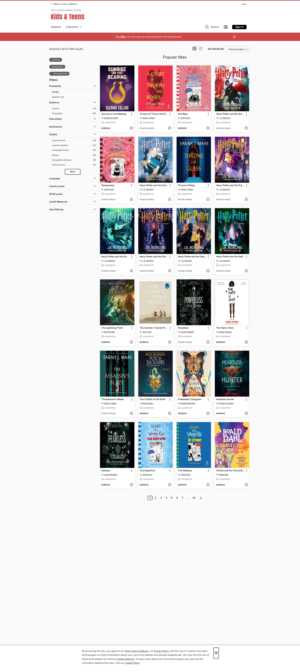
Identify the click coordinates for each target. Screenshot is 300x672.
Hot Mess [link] (183, 114)
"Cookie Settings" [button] (125, 659)
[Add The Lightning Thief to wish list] (131, 342)
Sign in (239, 27)
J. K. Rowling (224, 118)
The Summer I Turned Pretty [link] (154, 328)
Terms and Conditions (137, 651)
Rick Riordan (109, 332)
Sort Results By (216, 49)
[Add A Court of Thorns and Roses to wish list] (170, 128)
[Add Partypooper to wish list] (131, 200)
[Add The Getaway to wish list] (208, 485)
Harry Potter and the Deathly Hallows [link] (192, 256)
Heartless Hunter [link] (225, 399)
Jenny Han (147, 332)
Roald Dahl (223, 474)
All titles (55, 92)
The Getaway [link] (185, 470)
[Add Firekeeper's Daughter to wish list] (208, 414)
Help (244, 4)
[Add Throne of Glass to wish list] (208, 200)
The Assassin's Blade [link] (112, 399)
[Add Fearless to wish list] (131, 485)
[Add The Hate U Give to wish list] (246, 342)
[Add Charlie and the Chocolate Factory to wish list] (246, 485)
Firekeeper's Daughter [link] (189, 399)
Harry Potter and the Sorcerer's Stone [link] (230, 114)
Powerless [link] (183, 328)
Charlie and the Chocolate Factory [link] (230, 470)
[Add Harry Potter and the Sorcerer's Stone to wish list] (246, 128)
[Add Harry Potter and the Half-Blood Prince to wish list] (246, 271)
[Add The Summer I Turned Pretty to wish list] (170, 342)
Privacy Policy (161, 651)
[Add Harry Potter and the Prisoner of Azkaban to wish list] (246, 200)
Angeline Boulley (188, 403)
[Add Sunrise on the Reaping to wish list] (131, 128)
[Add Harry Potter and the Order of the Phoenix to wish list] (170, 271)
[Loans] (226, 28)
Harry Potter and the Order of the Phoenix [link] (154, 256)
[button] (211, 28)
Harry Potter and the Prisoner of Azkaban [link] (230, 185)
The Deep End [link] (147, 470)
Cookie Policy (132, 662)
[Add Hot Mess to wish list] (208, 128)
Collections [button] (72, 27)
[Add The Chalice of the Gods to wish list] (170, 414)
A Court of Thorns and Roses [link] (154, 114)
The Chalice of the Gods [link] (152, 399)
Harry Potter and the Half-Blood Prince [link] (230, 256)
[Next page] (201, 498)
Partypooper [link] (108, 185)
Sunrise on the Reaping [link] (113, 114)
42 (194, 498)
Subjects (56, 27)
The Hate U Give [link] (225, 328)
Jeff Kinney (185, 118)
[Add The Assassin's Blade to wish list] (131, 414)
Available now (58, 97)
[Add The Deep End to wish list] (170, 485)
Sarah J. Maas (148, 118)
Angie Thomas (225, 332)
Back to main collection (65, 4)
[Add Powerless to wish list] (208, 342)
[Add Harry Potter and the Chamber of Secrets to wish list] (170, 200)
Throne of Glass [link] (186, 185)
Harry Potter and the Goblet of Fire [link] (115, 256)
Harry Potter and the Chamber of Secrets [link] (154, 185)
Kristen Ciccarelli (226, 403)
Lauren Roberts (187, 332)
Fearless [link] (105, 470)
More (72, 172)
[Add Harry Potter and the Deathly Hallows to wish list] (208, 271)
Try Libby (121, 36)
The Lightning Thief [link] (111, 328)
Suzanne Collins (111, 118)
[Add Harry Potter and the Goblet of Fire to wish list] (131, 271)
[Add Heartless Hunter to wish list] (246, 414)
